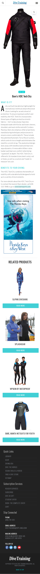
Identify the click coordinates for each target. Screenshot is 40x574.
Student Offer (11, 499)
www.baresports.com (23, 187)
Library (8, 456)
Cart (7, 506)
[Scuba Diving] (20, 2)
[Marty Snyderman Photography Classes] (18, 193)
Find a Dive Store (12, 474)
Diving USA (9, 463)
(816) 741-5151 (10, 520)
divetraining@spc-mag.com (16, 528)
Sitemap (8, 478)
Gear (7, 460)
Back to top (20, 569)
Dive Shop (22, 92)
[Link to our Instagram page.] (15, 547)
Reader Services (11, 489)
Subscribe (9, 492)
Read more (21, 305)
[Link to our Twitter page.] (11, 547)
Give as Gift (9, 496)
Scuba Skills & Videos (13, 470)
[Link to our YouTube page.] (19, 547)
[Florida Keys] (18, 253)
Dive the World (11, 467)
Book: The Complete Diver (15, 503)
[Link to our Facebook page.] (7, 547)
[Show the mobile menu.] (36, 3)
